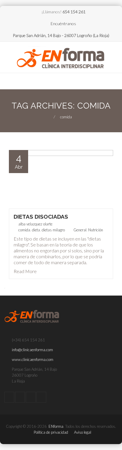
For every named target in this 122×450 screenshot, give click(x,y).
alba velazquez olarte (35, 224)
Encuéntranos (63, 23)
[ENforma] (61, 58)
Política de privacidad (51, 432)
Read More (25, 271)
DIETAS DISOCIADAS (41, 216)
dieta (36, 230)
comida (24, 230)
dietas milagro (53, 230)
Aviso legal (82, 432)
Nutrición (95, 230)
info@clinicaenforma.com (32, 349)
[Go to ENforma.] (48, 116)
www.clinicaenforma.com (32, 359)
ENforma (56, 426)
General (79, 230)
